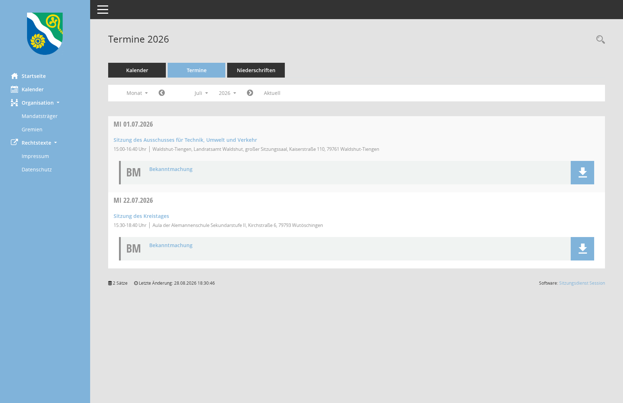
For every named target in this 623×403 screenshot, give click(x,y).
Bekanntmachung (171, 169)
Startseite (34, 76)
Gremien (32, 129)
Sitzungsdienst (582, 283)
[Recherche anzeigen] (599, 40)
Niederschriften (256, 70)
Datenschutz (37, 169)
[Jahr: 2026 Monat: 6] (161, 93)
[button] (45, 102)
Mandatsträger (40, 116)
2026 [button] (225, 92)
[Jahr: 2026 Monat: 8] (250, 93)
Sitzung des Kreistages (141, 216)
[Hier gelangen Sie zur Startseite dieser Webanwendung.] (45, 34)
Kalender (33, 89)
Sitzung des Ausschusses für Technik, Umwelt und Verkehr (185, 139)
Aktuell (272, 92)
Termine (197, 70)
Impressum (35, 156)
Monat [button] (135, 92)
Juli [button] (199, 92)
